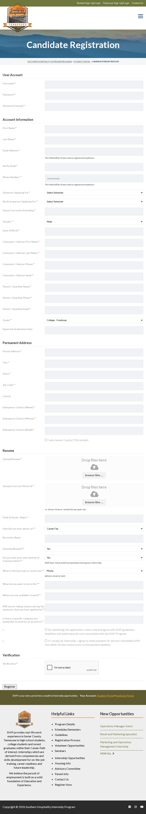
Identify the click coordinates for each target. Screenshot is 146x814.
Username (9, 83)
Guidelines (61, 734)
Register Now (63, 784)
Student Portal (105, 695)
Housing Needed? (13, 548)
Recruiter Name (12, 537)
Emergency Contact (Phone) (19, 418)
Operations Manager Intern (116, 726)
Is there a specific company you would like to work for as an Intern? (23, 620)
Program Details (65, 724)
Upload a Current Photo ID (18, 486)
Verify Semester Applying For (20, 201)
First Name (9, 128)
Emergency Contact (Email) (18, 429)
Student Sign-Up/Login (89, 3)
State (6, 373)
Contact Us (137, 3)
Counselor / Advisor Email (18, 275)
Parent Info (62, 774)
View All (105, 753)
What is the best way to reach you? (23, 570)
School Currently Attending (19, 210)
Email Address (11, 150)
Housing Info (63, 763)
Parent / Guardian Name (17, 286)
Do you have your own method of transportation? (21, 559)
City (6, 362)
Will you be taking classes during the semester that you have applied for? (24, 608)
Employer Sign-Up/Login (116, 3)
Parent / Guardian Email (16, 309)
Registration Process (67, 740)
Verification (10, 663)
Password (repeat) (14, 105)
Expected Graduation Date (18, 329)
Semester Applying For (16, 192)
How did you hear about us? (19, 528)
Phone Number (12, 177)
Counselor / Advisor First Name (21, 241)
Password (9, 94)
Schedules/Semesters (68, 729)
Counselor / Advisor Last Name (21, 253)
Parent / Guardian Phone (17, 297)
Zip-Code (9, 385)
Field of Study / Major (15, 517)
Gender (8, 221)
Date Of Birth (11, 230)
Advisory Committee (67, 768)
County (7, 396)
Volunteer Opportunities (70, 745)
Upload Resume (12, 459)
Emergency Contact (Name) (19, 407)
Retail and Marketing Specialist (118, 734)
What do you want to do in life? (21, 584)
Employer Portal (125, 695)
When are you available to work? (21, 595)
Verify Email (10, 166)
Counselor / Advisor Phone (18, 264)
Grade (7, 320)
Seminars (60, 750)
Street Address (12, 351)
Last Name (9, 139)
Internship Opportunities (70, 758)
